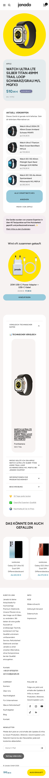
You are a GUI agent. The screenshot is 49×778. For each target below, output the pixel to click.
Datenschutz (32, 614)
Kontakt (6, 719)
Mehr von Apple (24, 207)
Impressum (31, 618)
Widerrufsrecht (33, 604)
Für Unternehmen (10, 700)
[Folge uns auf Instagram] (36, 706)
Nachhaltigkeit (9, 696)
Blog (5, 714)
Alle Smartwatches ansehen (25, 196)
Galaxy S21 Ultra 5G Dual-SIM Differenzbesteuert (16, 568)
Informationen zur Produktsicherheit (18, 478)
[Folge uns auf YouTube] (42, 706)
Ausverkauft (36, 772)
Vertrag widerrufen (13, 756)
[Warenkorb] (44, 5)
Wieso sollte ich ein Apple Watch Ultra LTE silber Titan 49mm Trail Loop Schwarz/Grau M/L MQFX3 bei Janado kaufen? (23, 465)
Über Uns (7, 691)
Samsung (16, 562)
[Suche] (9, 5)
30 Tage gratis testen (22, 496)
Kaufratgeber (8, 710)
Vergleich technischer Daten (20, 326)
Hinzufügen (25, 297)
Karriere (6, 686)
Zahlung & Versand (35, 609)
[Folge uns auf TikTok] (30, 712)
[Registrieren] (42, 748)
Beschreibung (16, 487)
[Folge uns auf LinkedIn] (36, 712)
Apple (8, 64)
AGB (29, 599)
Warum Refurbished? (11, 705)
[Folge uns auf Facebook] (30, 706)
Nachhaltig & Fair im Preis (24, 509)
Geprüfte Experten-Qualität (25, 502)
